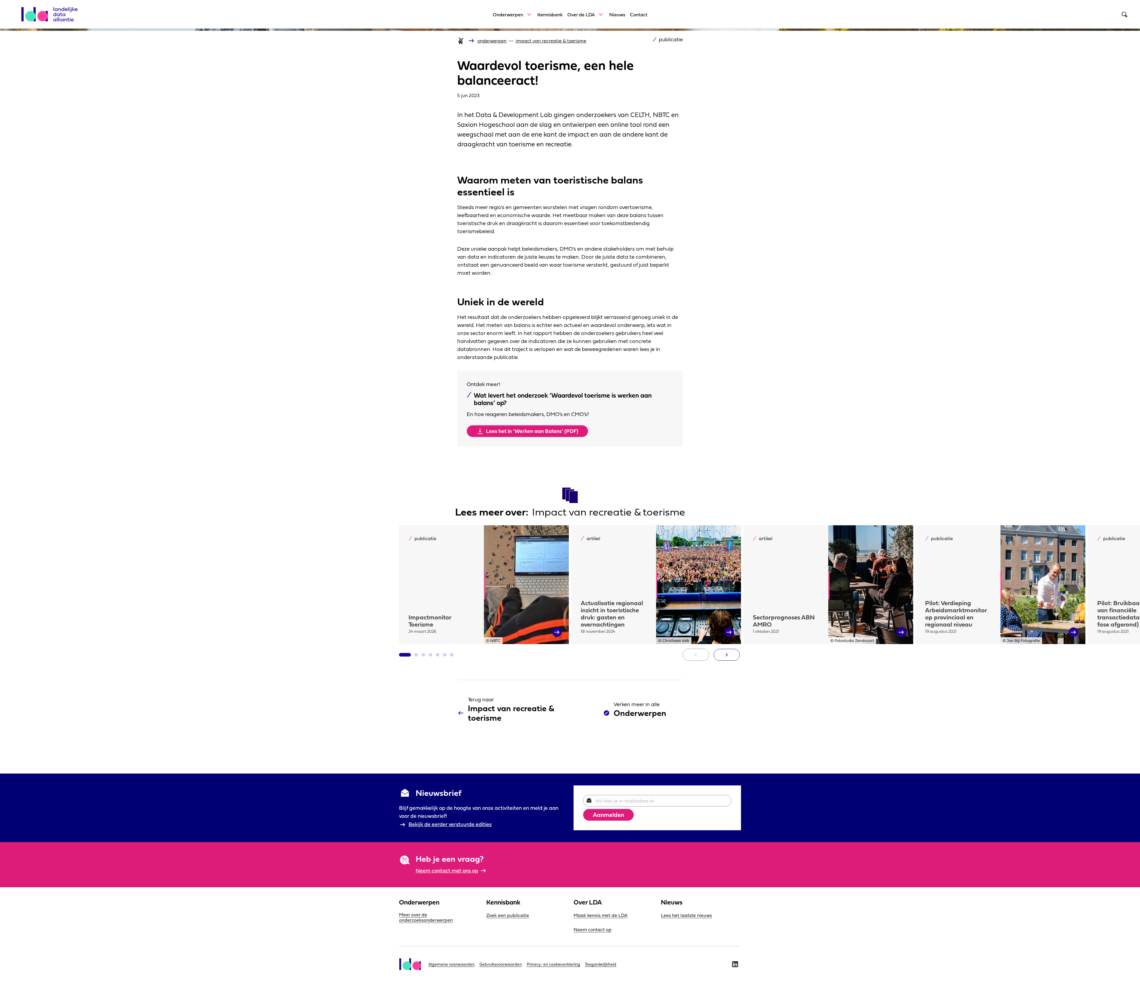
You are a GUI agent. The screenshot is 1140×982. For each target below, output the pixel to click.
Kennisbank (550, 14)
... (511, 39)
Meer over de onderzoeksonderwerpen (426, 917)
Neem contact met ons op (447, 870)
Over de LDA (581, 14)
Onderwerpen (508, 14)
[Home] (460, 40)
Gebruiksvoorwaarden (500, 964)
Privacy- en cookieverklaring (553, 964)
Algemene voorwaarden (451, 964)
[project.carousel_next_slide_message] (727, 655)
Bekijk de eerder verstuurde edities (450, 824)
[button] (405, 655)
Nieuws (617, 14)
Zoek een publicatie (507, 915)
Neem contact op (593, 929)
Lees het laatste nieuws (686, 915)
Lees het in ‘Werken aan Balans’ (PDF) (532, 431)
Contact (638, 14)
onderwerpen (491, 40)
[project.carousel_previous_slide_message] (696, 655)
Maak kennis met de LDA (601, 915)
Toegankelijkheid (600, 964)
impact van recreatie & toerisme (551, 40)
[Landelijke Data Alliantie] (52, 11)
